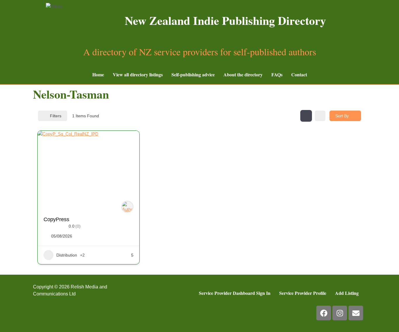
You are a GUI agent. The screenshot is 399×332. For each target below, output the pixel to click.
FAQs (276, 74)
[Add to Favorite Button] (129, 141)
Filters (55, 115)
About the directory (243, 74)
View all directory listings (138, 74)
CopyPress (56, 219)
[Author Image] (127, 207)
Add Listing (347, 293)
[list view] (320, 116)
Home (98, 74)
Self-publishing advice (193, 74)
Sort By (342, 115)
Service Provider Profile (302, 293)
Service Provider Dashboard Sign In (234, 293)
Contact (299, 74)
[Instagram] (339, 313)
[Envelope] (355, 313)
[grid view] (306, 116)
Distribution (66, 255)
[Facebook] (323, 313)
